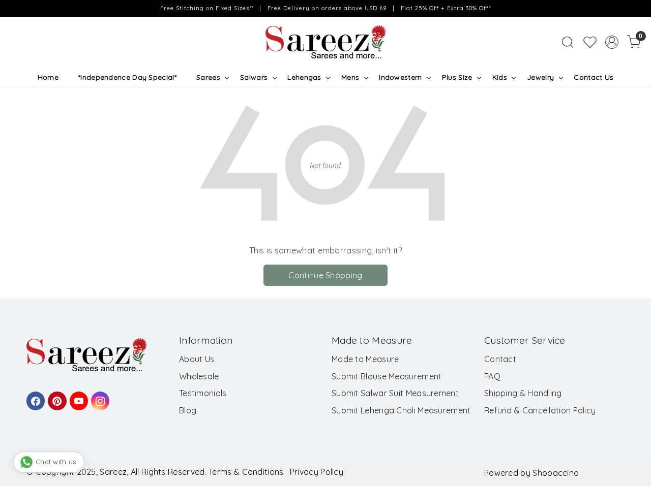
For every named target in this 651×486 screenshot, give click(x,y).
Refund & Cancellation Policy (540, 410)
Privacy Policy (316, 472)
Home (48, 77)
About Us (196, 359)
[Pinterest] (55, 396)
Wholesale (199, 376)
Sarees (208, 77)
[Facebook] (34, 396)
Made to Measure (365, 359)
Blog (187, 410)
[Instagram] (98, 396)
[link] (567, 42)
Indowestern (400, 77)
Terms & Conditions (246, 472)
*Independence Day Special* (127, 77)
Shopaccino (555, 473)
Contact (500, 359)
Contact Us (593, 77)
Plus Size (457, 77)
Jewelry (540, 77)
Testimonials (203, 393)
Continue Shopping (325, 275)
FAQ (492, 376)
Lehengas (304, 77)
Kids (499, 77)
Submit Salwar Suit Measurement (395, 393)
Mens (350, 77)
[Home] (325, 42)
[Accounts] (612, 42)
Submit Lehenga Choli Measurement (401, 410)
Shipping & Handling (523, 393)
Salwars (254, 77)
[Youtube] (77, 396)
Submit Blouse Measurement (387, 376)
